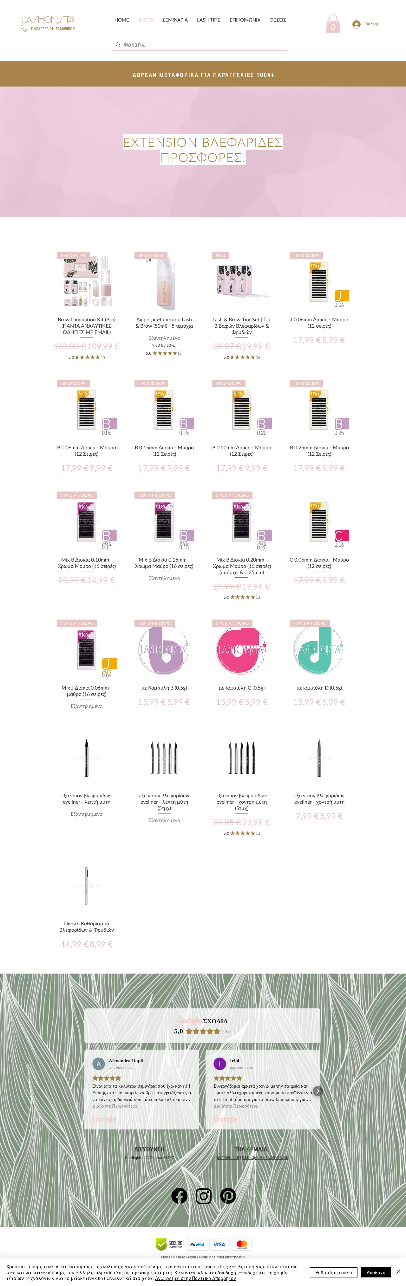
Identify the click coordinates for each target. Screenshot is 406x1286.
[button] (175, 19)
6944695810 (228, 1157)
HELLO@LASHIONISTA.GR (265, 1157)
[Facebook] (179, 1195)
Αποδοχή (376, 1272)
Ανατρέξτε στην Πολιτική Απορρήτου (195, 1278)
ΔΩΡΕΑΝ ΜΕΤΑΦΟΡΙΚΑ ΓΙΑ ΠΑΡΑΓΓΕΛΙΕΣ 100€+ (204, 75)
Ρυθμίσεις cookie (333, 1272)
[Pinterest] (228, 1195)
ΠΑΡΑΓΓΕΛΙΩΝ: (52, 28)
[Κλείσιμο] (398, 1272)
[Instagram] (203, 1195)
